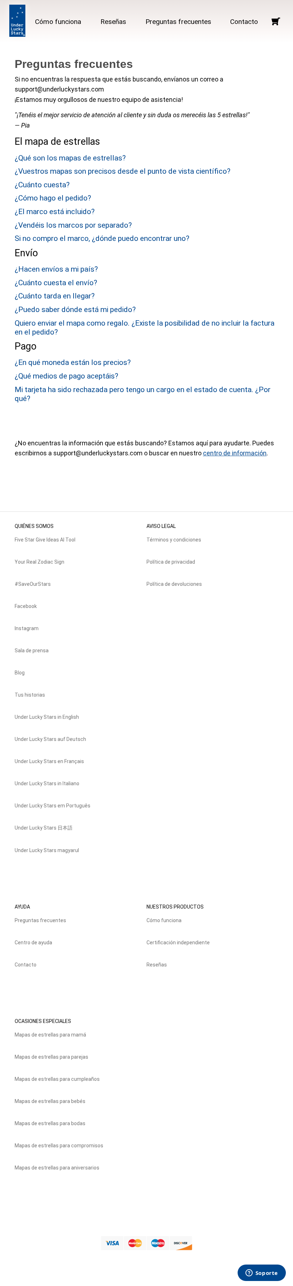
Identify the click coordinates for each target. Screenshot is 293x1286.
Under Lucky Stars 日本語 (44, 828)
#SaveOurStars (33, 584)
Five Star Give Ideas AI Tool (45, 540)
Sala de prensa (32, 650)
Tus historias (30, 695)
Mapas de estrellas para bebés (50, 1101)
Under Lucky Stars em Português (52, 805)
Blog (20, 673)
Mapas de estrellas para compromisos (59, 1145)
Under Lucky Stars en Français (49, 761)
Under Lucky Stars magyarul (47, 850)
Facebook (26, 606)
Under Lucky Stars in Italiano (47, 783)
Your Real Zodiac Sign (39, 562)
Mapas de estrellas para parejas (51, 1057)
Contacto (244, 22)
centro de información (235, 453)
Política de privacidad (170, 562)
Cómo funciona (58, 22)
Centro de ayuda (33, 942)
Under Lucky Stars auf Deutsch (50, 739)
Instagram (27, 628)
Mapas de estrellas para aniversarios (57, 1168)
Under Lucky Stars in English (47, 717)
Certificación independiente (178, 942)
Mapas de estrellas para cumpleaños (57, 1079)
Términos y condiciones (173, 540)
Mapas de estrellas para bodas (50, 1123)
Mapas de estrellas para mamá (50, 1035)
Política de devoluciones (174, 584)
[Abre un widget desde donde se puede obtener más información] (261, 1273)
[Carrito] (276, 22)
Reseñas (113, 22)
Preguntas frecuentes (178, 22)
